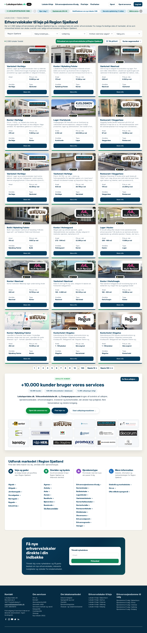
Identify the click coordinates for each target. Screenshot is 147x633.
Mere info (26, 92)
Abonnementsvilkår (39, 602)
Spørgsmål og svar (67, 600)
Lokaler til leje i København (98, 598)
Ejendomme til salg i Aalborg (127, 607)
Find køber (94, 4)
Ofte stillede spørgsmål (118, 492)
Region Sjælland (23, 18)
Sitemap (36, 613)
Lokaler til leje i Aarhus (97, 600)
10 (75, 368)
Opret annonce (125, 4)
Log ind (138, 4)
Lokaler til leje (47, 4)
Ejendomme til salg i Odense (127, 605)
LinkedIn (18, 619)
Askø (46, 491)
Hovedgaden (13, 495)
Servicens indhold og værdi (42, 607)
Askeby (47, 488)
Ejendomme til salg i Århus (126, 602)
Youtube (12, 619)
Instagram (9, 619)
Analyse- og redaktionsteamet (71, 607)
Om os (111, 488)
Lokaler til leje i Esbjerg (97, 607)
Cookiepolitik (37, 611)
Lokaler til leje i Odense (97, 602)
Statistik (64, 602)
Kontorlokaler (82, 488)
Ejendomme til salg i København (128, 600)
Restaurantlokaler (83, 508)
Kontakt (35, 600)
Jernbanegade (14, 492)
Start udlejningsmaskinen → (84, 411)
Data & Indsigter (66, 598)
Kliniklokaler (81, 512)
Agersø (47, 484)
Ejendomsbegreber (67, 604)
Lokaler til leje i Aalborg (97, 604)
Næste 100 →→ (107, 368)
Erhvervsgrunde (83, 522)
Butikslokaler (81, 491)
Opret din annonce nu (38, 410)
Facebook (6, 619)
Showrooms (81, 515)
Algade (11, 484)
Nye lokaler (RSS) (39, 615)
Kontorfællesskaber (84, 502)
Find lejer (84, 4)
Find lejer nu (60, 410)
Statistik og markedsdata (119, 484)
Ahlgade (11, 488)
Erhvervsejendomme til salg (67, 4)
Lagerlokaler (81, 495)
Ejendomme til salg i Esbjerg (127, 609)
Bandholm (48, 498)
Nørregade (12, 499)
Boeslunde (48, 505)
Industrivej (12, 506)
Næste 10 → (92, 368)
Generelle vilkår (38, 604)
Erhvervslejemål (83, 519)
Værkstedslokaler (83, 498)
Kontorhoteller (82, 505)
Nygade (11, 502)
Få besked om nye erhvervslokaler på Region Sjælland (79, 41)
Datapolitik (36, 609)
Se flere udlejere (130, 379)
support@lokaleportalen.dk (14, 604)
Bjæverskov (49, 502)
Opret (112, 4)
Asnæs (47, 495)
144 (82, 368)
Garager (79, 526)
